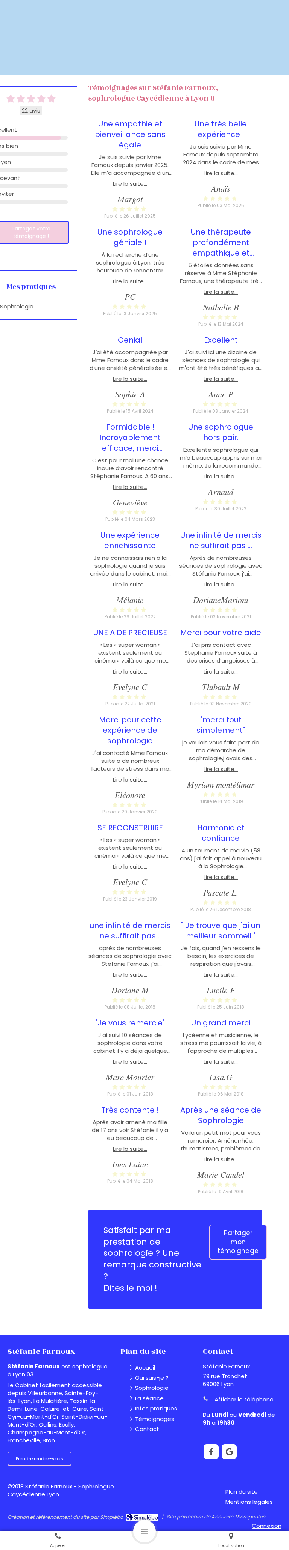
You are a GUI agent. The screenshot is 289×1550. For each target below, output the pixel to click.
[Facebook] (211, 1451)
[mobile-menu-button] (144, 1531)
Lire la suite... (130, 184)
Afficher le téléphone (244, 1399)
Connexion (266, 1526)
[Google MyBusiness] (229, 1451)
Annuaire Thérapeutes (238, 1516)
